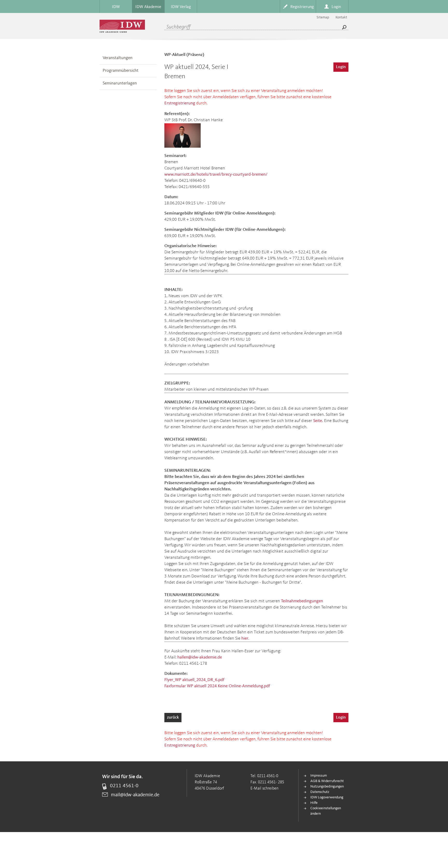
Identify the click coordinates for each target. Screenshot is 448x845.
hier (244, 638)
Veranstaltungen (117, 58)
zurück (173, 717)
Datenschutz (319, 792)
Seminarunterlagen (120, 83)
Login (341, 67)
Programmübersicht (120, 70)
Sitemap (323, 17)
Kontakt (341, 17)
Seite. (318, 421)
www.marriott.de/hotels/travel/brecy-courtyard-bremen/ (216, 174)
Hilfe (314, 803)
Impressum (318, 775)
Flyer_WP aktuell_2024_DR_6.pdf (194, 680)
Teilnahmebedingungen (302, 601)
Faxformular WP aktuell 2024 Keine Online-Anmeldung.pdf (217, 686)
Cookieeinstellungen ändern (325, 810)
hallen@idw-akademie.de (199, 657)
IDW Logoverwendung (326, 797)
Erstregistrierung (179, 103)
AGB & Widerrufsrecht (327, 781)
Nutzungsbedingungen (327, 786)
